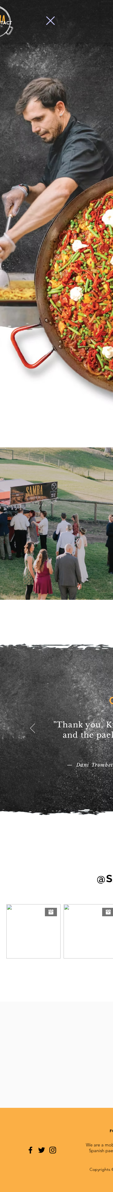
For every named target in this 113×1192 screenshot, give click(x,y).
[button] (50, 20)
